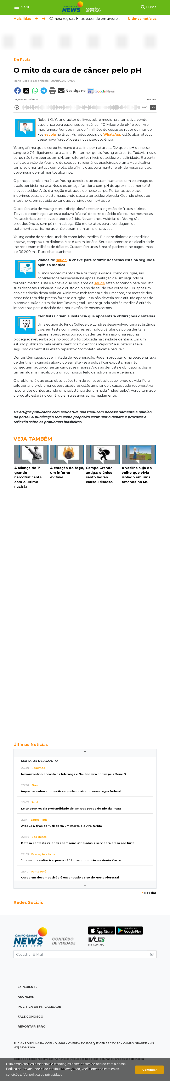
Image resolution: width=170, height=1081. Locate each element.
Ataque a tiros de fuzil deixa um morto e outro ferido (61, 825)
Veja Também (32, 439)
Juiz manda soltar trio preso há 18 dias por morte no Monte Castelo (72, 860)
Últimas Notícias (30, 744)
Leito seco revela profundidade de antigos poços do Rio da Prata (71, 808)
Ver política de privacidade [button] (42, 1074)
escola (50, 134)
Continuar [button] (149, 1069)
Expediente (27, 987)
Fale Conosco (30, 1016)
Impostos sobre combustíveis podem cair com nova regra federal (71, 791)
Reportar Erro (32, 1026)
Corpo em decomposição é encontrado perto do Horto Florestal (70, 877)
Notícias (149, 892)
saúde (61, 260)
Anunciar (26, 997)
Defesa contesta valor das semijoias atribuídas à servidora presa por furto (78, 843)
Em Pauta (21, 60)
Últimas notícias (142, 19)
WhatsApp (112, 134)
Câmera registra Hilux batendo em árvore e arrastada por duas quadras (108, 19)
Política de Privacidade (39, 1007)
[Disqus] (85, 547)
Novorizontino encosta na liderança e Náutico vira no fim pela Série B (73, 774)
